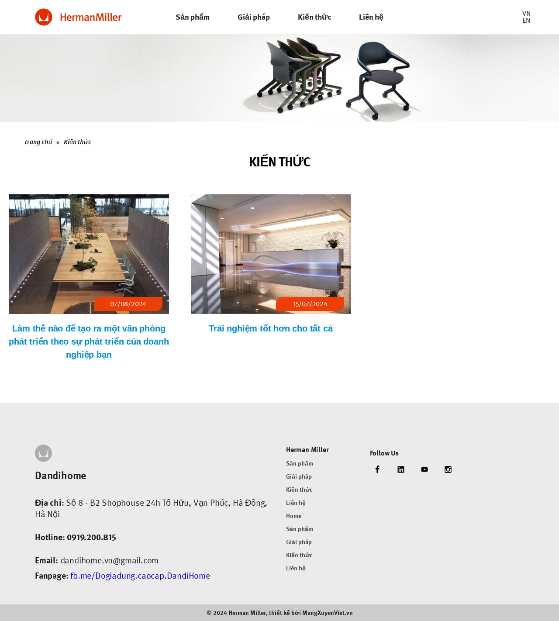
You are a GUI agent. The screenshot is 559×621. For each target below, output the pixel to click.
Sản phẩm (299, 463)
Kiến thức (77, 142)
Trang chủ (38, 142)
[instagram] (448, 470)
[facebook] (377, 470)
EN (526, 20)
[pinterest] (424, 470)
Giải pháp (299, 476)
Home (293, 516)
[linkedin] (400, 470)
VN (526, 13)
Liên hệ (296, 503)
